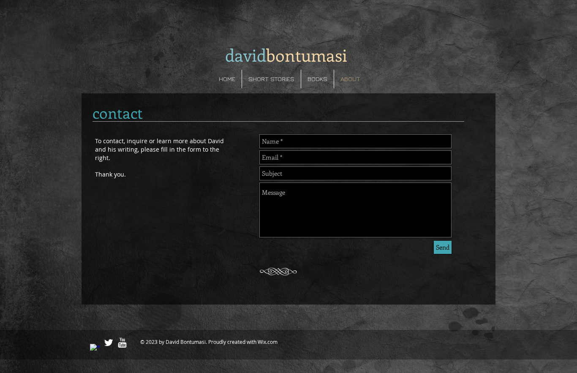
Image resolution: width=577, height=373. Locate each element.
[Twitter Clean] (108, 343)
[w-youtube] (122, 343)
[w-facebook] (95, 349)
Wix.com (268, 341)
